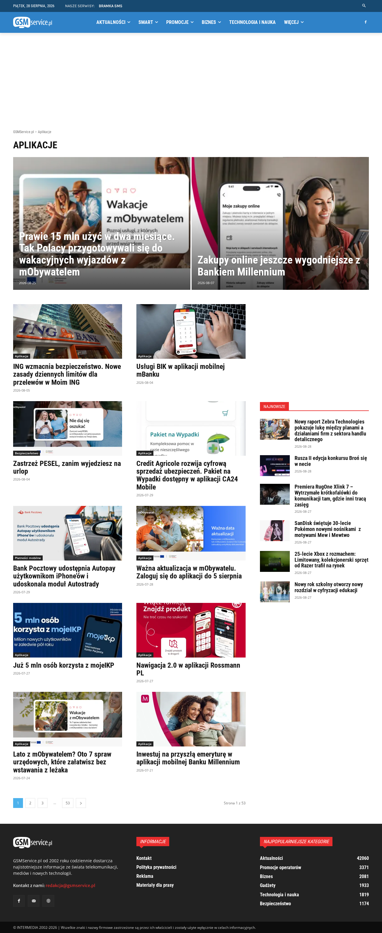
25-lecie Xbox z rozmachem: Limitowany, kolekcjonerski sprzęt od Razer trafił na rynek (332, 560)
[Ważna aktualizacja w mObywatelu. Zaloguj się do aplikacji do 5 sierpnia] (190, 533)
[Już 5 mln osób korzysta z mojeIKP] (67, 630)
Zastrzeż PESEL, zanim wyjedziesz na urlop (67, 467)
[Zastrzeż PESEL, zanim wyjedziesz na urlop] (67, 428)
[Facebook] (365, 22)
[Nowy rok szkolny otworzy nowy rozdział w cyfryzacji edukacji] (275, 591)
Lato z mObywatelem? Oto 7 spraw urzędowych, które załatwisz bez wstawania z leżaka (62, 762)
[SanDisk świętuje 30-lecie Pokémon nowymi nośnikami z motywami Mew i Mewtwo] (275, 530)
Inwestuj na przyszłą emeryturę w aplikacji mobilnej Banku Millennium (188, 758)
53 (68, 803)
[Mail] (33, 901)
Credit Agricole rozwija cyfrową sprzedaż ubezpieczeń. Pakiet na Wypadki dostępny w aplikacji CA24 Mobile (187, 475)
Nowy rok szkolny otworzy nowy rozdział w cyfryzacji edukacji (329, 587)
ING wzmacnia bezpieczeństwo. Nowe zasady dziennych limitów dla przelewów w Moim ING (67, 374)
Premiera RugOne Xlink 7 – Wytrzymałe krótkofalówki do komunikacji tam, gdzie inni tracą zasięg (330, 495)
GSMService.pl (23, 132)
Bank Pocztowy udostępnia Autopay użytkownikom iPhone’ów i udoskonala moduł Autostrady (64, 576)
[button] (364, 5)
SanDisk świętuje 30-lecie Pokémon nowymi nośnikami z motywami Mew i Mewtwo (328, 529)
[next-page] (81, 803)
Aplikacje (21, 356)
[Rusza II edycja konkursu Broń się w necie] (275, 465)
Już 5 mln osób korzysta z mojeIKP (63, 665)
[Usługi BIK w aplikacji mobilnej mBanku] (190, 331)
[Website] (48, 901)
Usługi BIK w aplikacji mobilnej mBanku (180, 370)
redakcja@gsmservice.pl (70, 885)
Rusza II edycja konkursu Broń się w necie (331, 461)
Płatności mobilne (28, 558)
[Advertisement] (191, 84)
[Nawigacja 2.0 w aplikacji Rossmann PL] (190, 630)
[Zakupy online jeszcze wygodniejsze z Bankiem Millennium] (280, 223)
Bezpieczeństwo (26, 453)
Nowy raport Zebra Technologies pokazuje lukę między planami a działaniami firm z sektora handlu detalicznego (330, 430)
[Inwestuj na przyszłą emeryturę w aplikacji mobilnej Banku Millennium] (190, 719)
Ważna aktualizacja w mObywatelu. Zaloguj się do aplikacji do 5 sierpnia (189, 572)
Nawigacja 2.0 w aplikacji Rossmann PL (188, 669)
